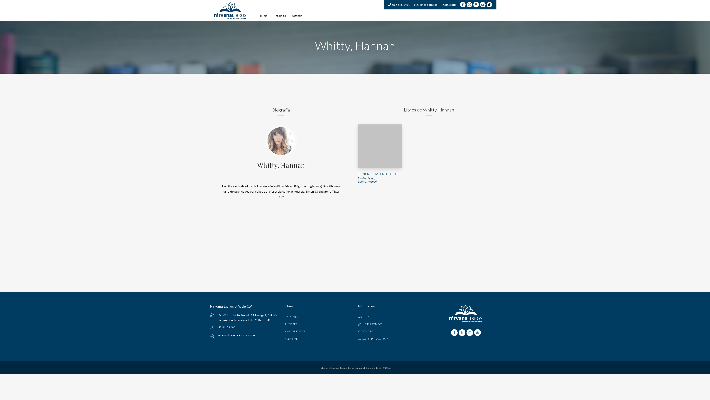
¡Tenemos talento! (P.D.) (378, 174)
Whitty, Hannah (281, 165)
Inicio (264, 15)
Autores (291, 324)
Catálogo (279, 15)
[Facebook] (463, 4)
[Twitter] (469, 4)
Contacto (449, 4)
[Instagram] (476, 4)
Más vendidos (295, 331)
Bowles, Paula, (366, 178)
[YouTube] (483, 4)
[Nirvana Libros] (230, 10)
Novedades (293, 338)
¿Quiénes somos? (425, 4)
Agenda (297, 15)
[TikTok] (489, 4)
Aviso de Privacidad (373, 338)
